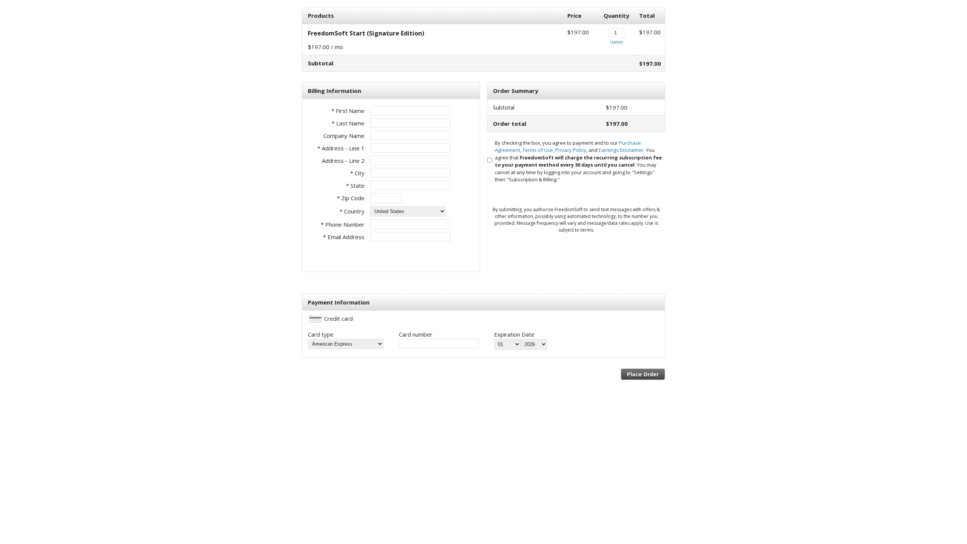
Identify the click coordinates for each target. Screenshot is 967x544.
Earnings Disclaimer (621, 150)
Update (616, 42)
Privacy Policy (570, 150)
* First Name (348, 110)
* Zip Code (351, 198)
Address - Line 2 (343, 160)
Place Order (643, 374)
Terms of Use (537, 150)
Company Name (344, 135)
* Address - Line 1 (341, 148)
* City (357, 173)
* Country (352, 211)
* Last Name (348, 123)
